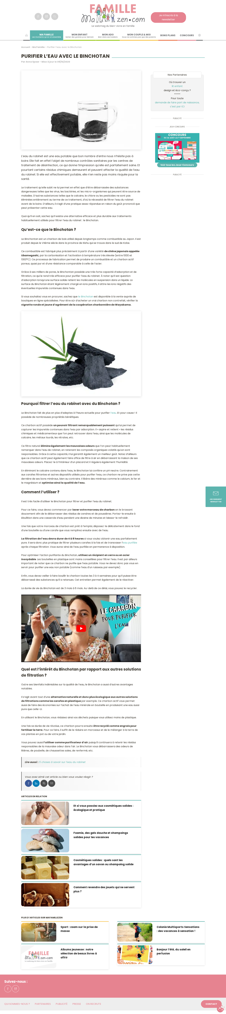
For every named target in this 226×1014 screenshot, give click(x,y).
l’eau (113, 413)
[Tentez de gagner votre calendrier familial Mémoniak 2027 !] (177, 148)
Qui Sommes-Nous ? (17, 1004)
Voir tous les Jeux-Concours (177, 164)
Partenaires (43, 1004)
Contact (211, 1004)
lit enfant (177, 86)
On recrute (93, 1004)
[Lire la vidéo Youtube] (81, 628)
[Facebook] (38, 16)
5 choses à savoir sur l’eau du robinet (62, 762)
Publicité (61, 1004)
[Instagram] (46, 16)
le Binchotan (85, 296)
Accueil (25, 47)
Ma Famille (38, 47)
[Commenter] (44, 783)
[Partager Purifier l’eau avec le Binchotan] (28, 783)
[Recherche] (54, 16)
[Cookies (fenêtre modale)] (220, 1009)
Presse (76, 1004)
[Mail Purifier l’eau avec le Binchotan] (51, 783)
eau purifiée (130, 542)
